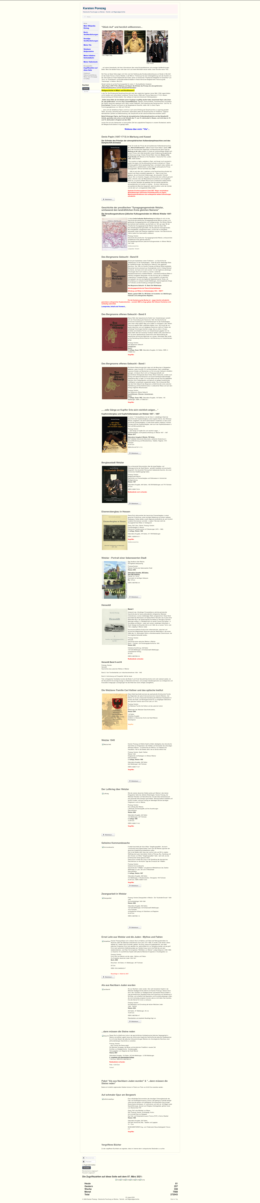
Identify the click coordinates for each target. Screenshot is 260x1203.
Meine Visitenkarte (91, 62)
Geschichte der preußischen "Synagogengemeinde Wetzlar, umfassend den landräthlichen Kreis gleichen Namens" (132, 208)
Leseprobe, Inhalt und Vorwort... (113, 306)
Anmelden (86, 1168)
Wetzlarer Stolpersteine (89, 50)
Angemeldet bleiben (89, 1165)
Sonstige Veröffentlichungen (91, 39)
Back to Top (174, 1199)
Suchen (86, 89)
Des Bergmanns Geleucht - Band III (119, 256)
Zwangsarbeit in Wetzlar (114, 893)
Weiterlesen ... (109, 199)
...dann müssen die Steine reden (118, 1031)
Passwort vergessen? (88, 1173)
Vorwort (111, 1067)
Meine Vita (87, 45)
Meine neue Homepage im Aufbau (90, 78)
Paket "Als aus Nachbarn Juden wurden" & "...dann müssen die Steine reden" (134, 1082)
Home (85, 23)
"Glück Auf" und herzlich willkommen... (121, 26)
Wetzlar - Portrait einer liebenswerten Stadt (123, 557)
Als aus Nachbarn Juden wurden (118, 985)
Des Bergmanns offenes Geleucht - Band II (123, 314)
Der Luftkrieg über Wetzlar (115, 789)
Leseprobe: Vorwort (133, 249)
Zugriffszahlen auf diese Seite (91, 69)
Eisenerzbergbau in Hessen (115, 511)
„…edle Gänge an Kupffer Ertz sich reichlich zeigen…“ (129, 409)
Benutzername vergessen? (90, 1171)
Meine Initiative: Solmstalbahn (89, 56)
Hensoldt (106, 605)
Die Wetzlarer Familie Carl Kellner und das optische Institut (132, 690)
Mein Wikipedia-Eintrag (90, 27)
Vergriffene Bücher (111, 1144)
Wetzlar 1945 (108, 740)
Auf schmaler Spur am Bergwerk (118, 1094)
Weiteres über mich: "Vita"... (137, 129)
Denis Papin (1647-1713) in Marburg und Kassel (126, 136)
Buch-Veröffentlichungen (91, 33)
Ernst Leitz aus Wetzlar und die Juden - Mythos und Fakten (132, 936)
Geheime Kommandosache (115, 842)
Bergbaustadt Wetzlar (112, 462)
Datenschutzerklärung (90, 75)
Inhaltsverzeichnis (133, 246)
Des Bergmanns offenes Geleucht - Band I (123, 363)
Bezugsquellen (88, 66)
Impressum (87, 73)
